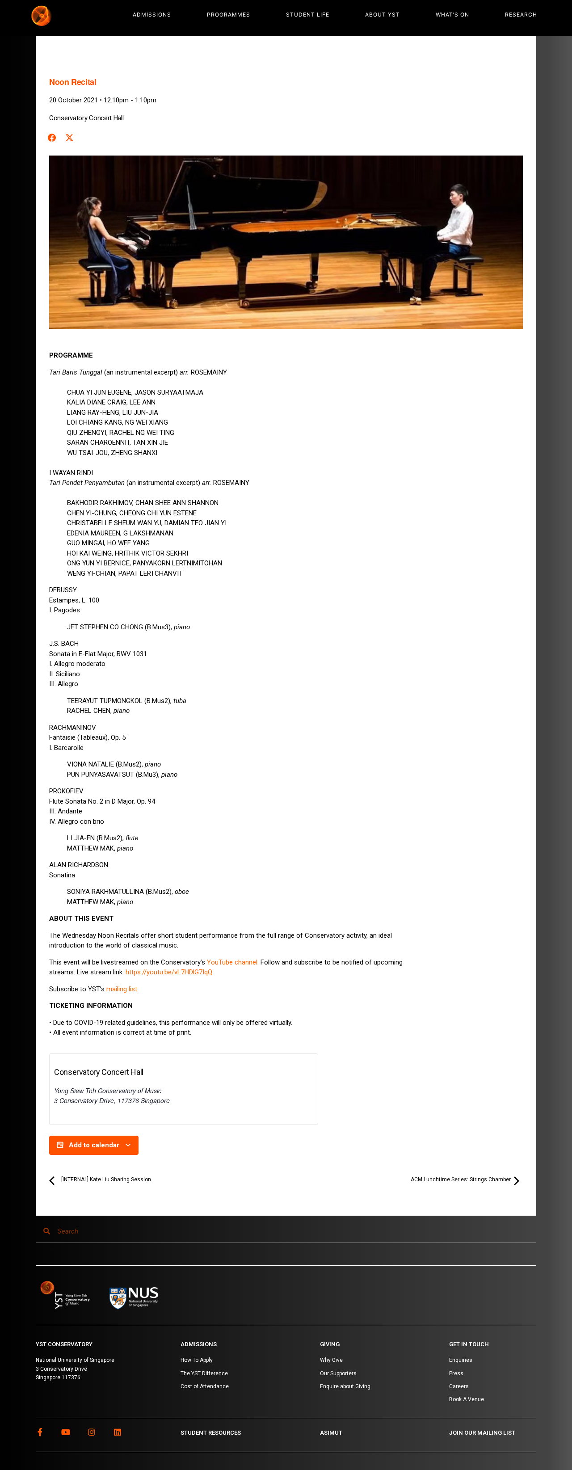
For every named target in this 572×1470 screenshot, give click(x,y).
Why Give (331, 1360)
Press (456, 1373)
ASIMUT (331, 1432)
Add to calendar (94, 1145)
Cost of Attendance (205, 1386)
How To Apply (197, 1360)
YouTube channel (232, 962)
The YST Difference (204, 1373)
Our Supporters (338, 1373)
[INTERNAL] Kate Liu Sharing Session (105, 1179)
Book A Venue (466, 1399)
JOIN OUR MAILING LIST (482, 1432)
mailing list (121, 989)
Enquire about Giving (345, 1386)
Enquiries (460, 1360)
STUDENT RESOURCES (211, 1432)
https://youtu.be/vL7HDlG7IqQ (169, 972)
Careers (459, 1386)
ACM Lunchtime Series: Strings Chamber (461, 1179)
